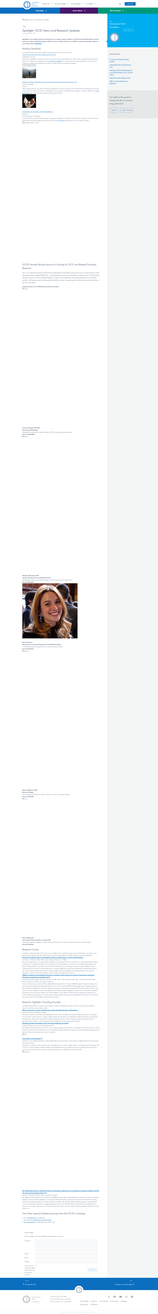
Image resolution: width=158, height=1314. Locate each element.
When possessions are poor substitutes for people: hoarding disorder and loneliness (50, 1010)
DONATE (130, 4)
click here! (38, 43)
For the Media (114, 1301)
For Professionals (76, 4)
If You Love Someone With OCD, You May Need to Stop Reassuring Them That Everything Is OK (49, 82)
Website (27, 1262)
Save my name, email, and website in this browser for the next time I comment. (30, 1270)
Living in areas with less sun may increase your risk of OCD (39, 54)
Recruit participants (29, 1222)
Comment (28, 1241)
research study (31, 1218)
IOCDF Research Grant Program (42, 1220)
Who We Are (46, 4)
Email (27, 1258)
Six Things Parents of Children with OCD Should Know (37, 112)
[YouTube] (120, 1297)
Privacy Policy (84, 1304)
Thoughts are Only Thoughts (123, 1284)
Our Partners (93, 1304)
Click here (62, 120)
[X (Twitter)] (108, 1297)
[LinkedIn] (132, 1297)
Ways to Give (126, 110)
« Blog (24, 26)
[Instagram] (126, 1297)
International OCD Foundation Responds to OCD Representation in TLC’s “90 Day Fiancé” (121, 72)
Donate (114, 110)
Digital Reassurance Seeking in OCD (120, 78)
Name (27, 1254)
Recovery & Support (60, 4)
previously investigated (55, 61)
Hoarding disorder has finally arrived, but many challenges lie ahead (45, 1023)
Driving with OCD (30, 1284)
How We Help (84, 1301)
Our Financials (104, 1301)
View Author (128, 30)
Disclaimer (124, 1301)
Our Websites (89, 4)
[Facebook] (114, 1297)
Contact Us (94, 1301)
